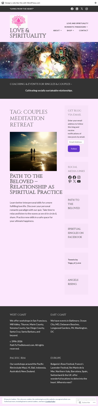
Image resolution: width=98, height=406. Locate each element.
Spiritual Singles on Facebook (76, 233)
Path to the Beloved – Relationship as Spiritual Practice (36, 184)
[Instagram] (79, 177)
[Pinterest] (70, 181)
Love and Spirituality (77, 23)
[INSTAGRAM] (86, 8)
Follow (74, 148)
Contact (83, 30)
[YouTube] (79, 181)
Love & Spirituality (28, 33)
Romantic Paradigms (75, 27)
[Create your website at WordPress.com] (49, 3)
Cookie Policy (50, 401)
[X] (74, 181)
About (56, 30)
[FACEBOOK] (72, 8)
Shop (69, 30)
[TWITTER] (81, 8)
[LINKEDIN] (76, 8)
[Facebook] (70, 177)
